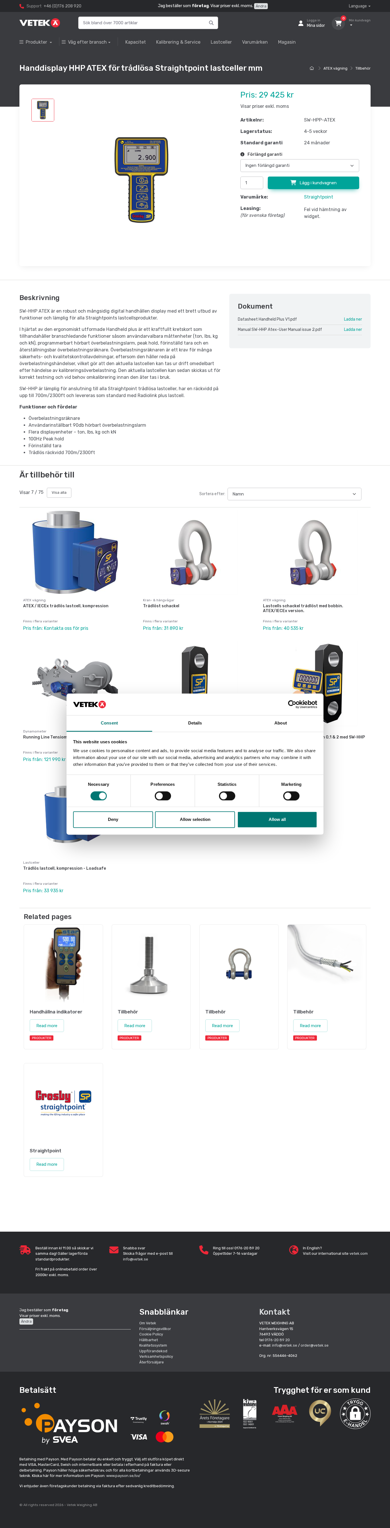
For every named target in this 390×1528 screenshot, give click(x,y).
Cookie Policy (151, 1334)
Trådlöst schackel (161, 606)
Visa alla (59, 492)
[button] (355, 1414)
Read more (46, 1025)
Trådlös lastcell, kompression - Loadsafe (64, 868)
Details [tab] (195, 723)
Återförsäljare (151, 1362)
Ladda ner (353, 319)
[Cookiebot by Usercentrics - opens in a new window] (292, 704)
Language (358, 6)
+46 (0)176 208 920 (62, 6)
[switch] (163, 795)
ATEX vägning (335, 68)
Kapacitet (135, 42)
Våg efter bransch (87, 42)
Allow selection (195, 819)
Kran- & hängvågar (158, 600)
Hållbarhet (148, 1340)
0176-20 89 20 (277, 1340)
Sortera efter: (212, 493)
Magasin (287, 42)
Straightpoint (318, 197)
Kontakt (274, 1312)
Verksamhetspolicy (156, 1356)
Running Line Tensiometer (49, 737)
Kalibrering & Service (178, 42)
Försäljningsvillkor (155, 1329)
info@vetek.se (135, 1259)
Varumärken (255, 42)
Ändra (261, 6)
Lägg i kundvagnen (317, 182)
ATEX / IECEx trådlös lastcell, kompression (65, 606)
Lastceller (221, 42)
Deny (113, 819)
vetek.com (358, 1253)
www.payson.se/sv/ (123, 1476)
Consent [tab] (109, 723)
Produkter (37, 42)
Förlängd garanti (264, 154)
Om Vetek (147, 1323)
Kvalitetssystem (153, 1345)
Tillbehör (363, 68)
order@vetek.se (315, 1345)
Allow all (277, 819)
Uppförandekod (153, 1351)
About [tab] (280, 723)
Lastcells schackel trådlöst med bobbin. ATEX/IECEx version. (303, 608)
